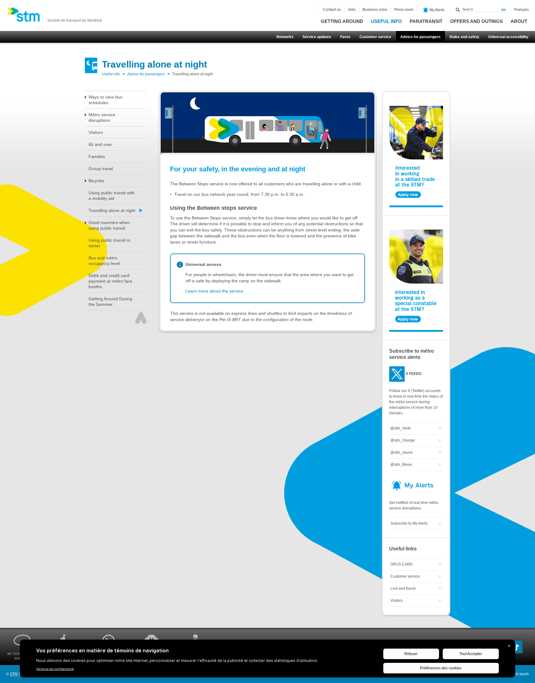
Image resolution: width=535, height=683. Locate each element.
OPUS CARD (401, 564)
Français (521, 9)
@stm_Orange (402, 440)
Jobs (352, 9)
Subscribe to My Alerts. (409, 523)
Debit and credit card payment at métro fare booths (110, 281)
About (519, 21)
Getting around (342, 21)
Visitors (96, 132)
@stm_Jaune (401, 452)
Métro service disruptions (102, 117)
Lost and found (402, 588)
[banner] (55, 16)
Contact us (332, 9)
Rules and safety (464, 37)
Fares (345, 37)
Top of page (140, 318)
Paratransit (426, 21)
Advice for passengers (420, 37)
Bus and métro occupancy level (104, 260)
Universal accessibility (508, 37)
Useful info (386, 21)
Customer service (375, 37)
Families (97, 156)
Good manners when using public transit (109, 225)
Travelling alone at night (112, 210)
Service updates (316, 37)
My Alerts (436, 10)
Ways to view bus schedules (105, 100)
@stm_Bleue (401, 464)
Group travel (101, 168)
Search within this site (458, 10)
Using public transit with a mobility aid (112, 195)
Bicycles (96, 180)
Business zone (375, 9)
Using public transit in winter (109, 243)
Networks (285, 37)
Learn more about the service (214, 291)
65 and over (100, 144)
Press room (403, 9)
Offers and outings (476, 21)
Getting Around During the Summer (110, 301)
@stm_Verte (400, 428)
